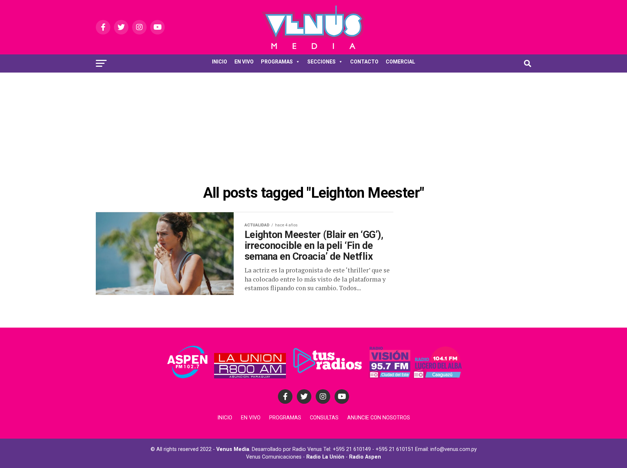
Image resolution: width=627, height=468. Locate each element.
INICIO (219, 62)
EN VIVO (244, 62)
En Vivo (251, 418)
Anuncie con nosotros (378, 418)
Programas (285, 418)
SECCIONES (321, 62)
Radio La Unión (325, 457)
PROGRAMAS (277, 62)
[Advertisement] (313, 127)
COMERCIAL (400, 62)
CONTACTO (364, 62)
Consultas (324, 418)
